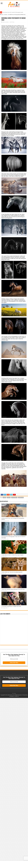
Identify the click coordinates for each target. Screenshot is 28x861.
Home (2, 14)
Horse (4, 497)
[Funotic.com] (14, 4)
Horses (8, 497)
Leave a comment (6, 22)
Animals (5, 14)
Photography (14, 497)
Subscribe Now (14, 662)
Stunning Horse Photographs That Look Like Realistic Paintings (14, 12)
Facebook (11, 36)
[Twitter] (15, 693)
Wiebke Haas (21, 497)
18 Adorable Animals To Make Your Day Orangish (12, 555)
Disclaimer (12, 696)
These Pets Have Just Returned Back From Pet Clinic (13, 589)
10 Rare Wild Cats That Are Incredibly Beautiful (11, 572)
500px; (6, 36)
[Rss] (12, 693)
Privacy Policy (25, 694)
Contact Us (17, 696)
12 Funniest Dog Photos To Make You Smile (11, 606)
